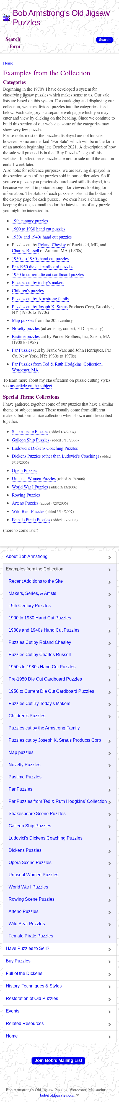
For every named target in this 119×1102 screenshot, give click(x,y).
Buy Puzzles (18, 961)
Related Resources (25, 1023)
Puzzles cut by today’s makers (38, 282)
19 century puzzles (30, 221)
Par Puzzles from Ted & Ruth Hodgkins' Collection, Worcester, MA (57, 367)
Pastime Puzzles (25, 777)
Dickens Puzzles (25, 850)
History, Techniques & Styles (34, 986)
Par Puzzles (22, 350)
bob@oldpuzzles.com (58, 1095)
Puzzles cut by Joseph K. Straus (40, 306)
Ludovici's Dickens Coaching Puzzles (45, 448)
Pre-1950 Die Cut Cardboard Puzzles (45, 679)
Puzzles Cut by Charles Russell (40, 654)
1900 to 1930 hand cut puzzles (38, 229)
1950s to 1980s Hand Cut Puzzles (42, 666)
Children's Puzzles (27, 715)
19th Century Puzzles (30, 605)
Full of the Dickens (24, 973)
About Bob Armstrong (27, 556)
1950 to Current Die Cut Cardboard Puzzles (51, 691)
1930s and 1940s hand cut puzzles (42, 237)
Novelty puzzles (26, 328)
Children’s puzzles (28, 290)
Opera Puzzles (24, 470)
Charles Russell (25, 250)
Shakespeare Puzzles (30, 431)
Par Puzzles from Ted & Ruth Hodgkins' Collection (58, 801)
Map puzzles (23, 320)
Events (12, 1011)
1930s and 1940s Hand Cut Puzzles (44, 630)
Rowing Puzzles (26, 495)
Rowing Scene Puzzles (32, 899)
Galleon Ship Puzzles (30, 440)
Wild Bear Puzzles (28, 511)
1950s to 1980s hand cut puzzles (40, 258)
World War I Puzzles (30, 487)
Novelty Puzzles (24, 764)
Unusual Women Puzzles (34, 478)
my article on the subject (31, 385)
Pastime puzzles (26, 336)
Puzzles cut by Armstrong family (40, 298)
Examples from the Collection (34, 569)
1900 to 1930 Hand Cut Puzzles (40, 617)
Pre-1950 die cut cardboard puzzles (42, 266)
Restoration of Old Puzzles (32, 998)
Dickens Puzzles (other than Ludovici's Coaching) (55, 456)
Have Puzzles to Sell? (27, 948)
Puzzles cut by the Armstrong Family (44, 728)
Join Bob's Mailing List (58, 1060)
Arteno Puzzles (25, 503)
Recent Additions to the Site (36, 581)
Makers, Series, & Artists (32, 593)
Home (8, 63)
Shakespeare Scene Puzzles (37, 813)
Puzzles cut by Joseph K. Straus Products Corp (55, 740)
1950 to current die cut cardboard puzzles (48, 274)
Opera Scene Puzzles (30, 862)
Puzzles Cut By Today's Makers (39, 703)
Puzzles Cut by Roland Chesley (40, 642)
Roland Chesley (52, 244)
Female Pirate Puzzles (31, 519)
